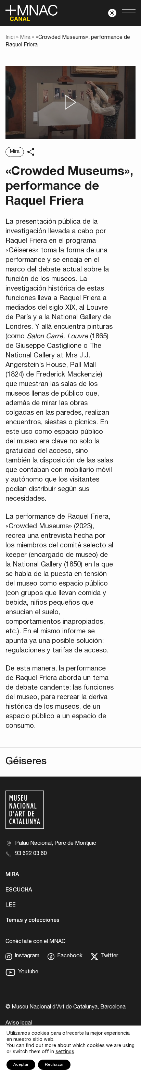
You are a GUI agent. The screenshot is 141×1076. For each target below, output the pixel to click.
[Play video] (70, 102)
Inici (10, 38)
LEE (10, 905)
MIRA (12, 875)
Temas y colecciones (32, 921)
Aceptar (20, 1065)
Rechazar (54, 1065)
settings (64, 1052)
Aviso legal (18, 1023)
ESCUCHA (18, 890)
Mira (25, 38)
